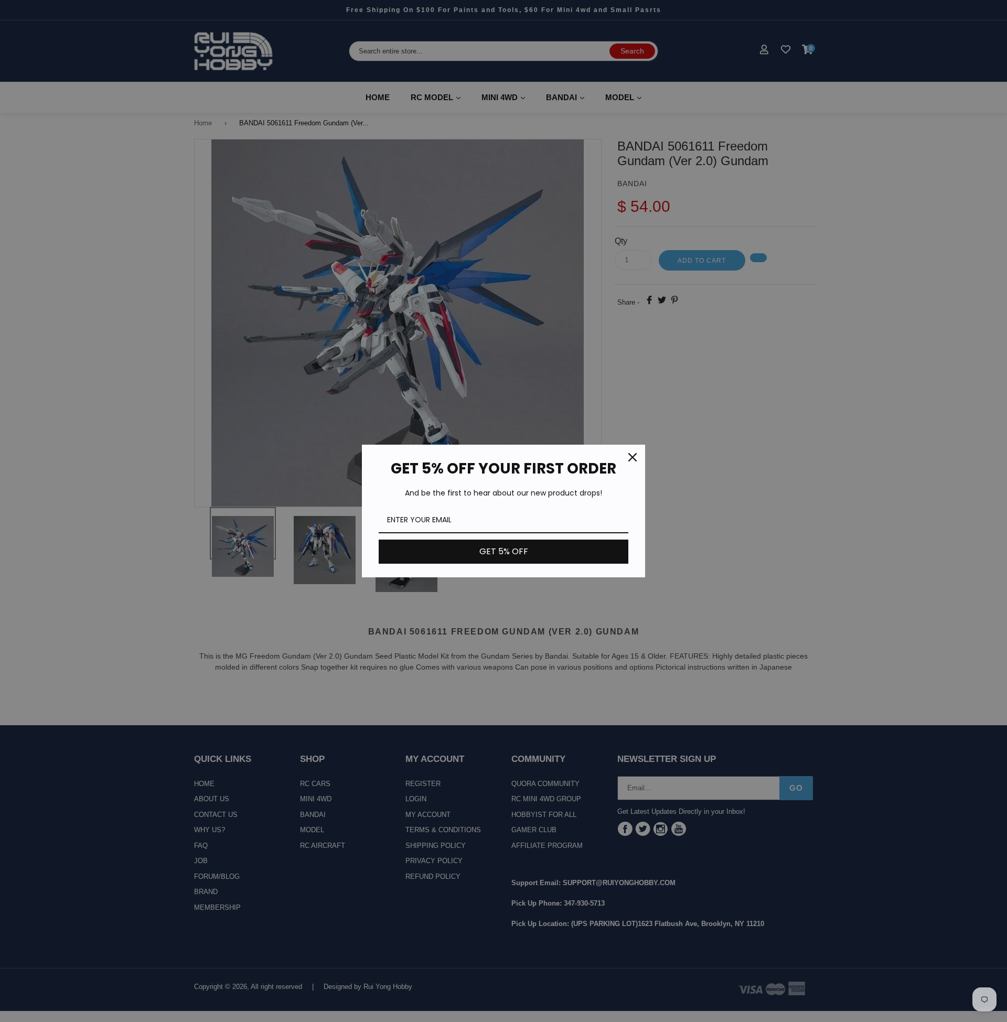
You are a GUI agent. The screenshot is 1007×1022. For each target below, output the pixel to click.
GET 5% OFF (503, 551)
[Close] (632, 457)
